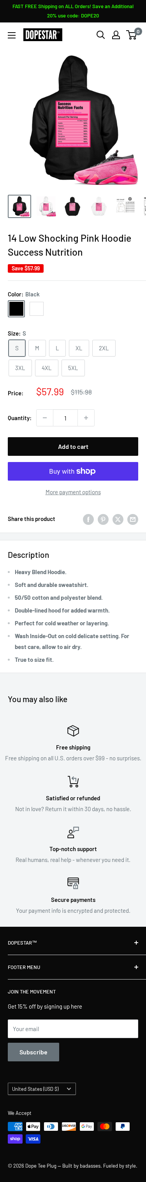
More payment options (73, 491)
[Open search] (101, 35)
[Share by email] (132, 518)
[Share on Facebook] (88, 518)
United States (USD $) (35, 1089)
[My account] (116, 35)
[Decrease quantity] (45, 418)
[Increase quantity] (86, 418)
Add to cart (73, 446)
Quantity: (20, 417)
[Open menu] (12, 35)
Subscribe (33, 1052)
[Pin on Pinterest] (103, 518)
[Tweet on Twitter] (118, 518)
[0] (132, 35)
